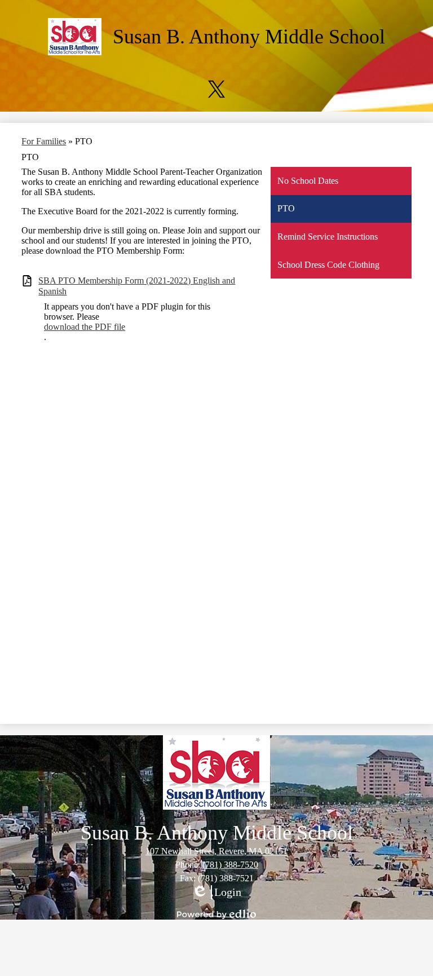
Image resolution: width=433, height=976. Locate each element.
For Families (43, 141)
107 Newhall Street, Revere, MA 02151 (216, 851)
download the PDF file (84, 327)
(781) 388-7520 (230, 864)
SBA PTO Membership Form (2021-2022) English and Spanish (136, 286)
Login (216, 892)
